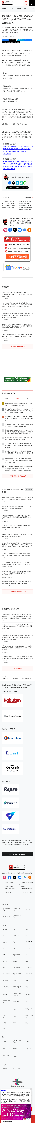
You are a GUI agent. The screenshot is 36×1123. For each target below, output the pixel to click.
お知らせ (28, 1041)
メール (15, 948)
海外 (13, 8)
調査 (27, 1023)
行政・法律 (16, 1023)
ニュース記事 (17, 1069)
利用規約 (23, 886)
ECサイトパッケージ (29, 1008)
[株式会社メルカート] (10, 802)
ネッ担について (6, 916)
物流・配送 (28, 994)
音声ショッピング (17, 954)
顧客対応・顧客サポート (17, 994)
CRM (27, 961)
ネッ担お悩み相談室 (25, 223)
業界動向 (5, 1023)
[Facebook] (10, 230)
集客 (27, 935)
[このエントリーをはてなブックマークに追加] (17, 183)
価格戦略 (5, 994)
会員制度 (16, 961)
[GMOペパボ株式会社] (12, 768)
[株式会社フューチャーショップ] (12, 738)
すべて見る (18, 668)
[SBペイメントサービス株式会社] (12, 716)
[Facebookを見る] (9, 877)
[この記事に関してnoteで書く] (21, 183)
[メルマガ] (5, 230)
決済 (15, 1016)
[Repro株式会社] (10, 789)
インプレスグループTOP (26, 892)
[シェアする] (9, 183)
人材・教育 (16, 1001)
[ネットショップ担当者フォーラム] (17, 869)
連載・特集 (4, 8)
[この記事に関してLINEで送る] (24, 183)
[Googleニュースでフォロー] (24, 877)
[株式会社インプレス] (17, 1082)
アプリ (27, 955)
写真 (15, 980)
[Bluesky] (19, 877)
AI (29, 8)
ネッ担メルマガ (29, 909)
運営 (27, 987)
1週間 (17, 398)
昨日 (7, 398)
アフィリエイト (29, 941)
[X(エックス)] (15, 230)
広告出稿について (17, 916)
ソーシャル (28, 948)
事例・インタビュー (28, 1048)
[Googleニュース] (24, 230)
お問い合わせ (9, 886)
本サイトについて (10, 882)
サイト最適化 (29, 967)
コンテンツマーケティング (6, 941)
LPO (4, 967)
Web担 (12, 225)
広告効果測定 (6, 987)
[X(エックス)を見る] (14, 877)
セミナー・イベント (17, 1041)
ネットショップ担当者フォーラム (7, 3)
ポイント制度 (29, 973)
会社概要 (8, 892)
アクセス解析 (17, 967)
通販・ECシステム (29, 1016)
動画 (27, 980)
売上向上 (5, 961)
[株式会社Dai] (12, 753)
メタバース (16, 935)
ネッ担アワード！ (17, 909)
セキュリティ (28, 1001)
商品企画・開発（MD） (6, 1001)
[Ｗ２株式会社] (10, 816)
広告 (4, 955)
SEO (4, 948)
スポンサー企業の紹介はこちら (17, 854)
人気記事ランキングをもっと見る (19, 476)
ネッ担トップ (4, 676)
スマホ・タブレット (6, 973)
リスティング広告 (17, 941)
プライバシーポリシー (11, 888)
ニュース (5, 1041)
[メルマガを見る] (4, 877)
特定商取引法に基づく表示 (25, 889)
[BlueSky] (20, 230)
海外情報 (19, 8)
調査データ (16, 1048)
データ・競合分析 (17, 973)
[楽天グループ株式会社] (12, 700)
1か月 (28, 398)
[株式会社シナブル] (10, 829)
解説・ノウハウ (6, 1048)
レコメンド (5, 980)
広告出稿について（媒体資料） (26, 883)
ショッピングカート (5, 1016)
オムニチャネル (6, 1009)
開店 (15, 1009)
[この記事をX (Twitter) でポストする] (13, 183)
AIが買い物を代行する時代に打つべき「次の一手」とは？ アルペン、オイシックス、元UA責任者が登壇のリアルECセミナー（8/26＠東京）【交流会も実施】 (16, 1094)
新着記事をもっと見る (19, 346)
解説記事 (5, 1069)
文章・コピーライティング (17, 986)
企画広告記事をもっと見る (18, 591)
